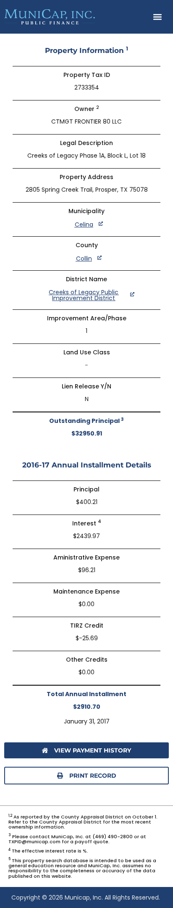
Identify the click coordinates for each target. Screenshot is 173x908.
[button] (158, 17)
